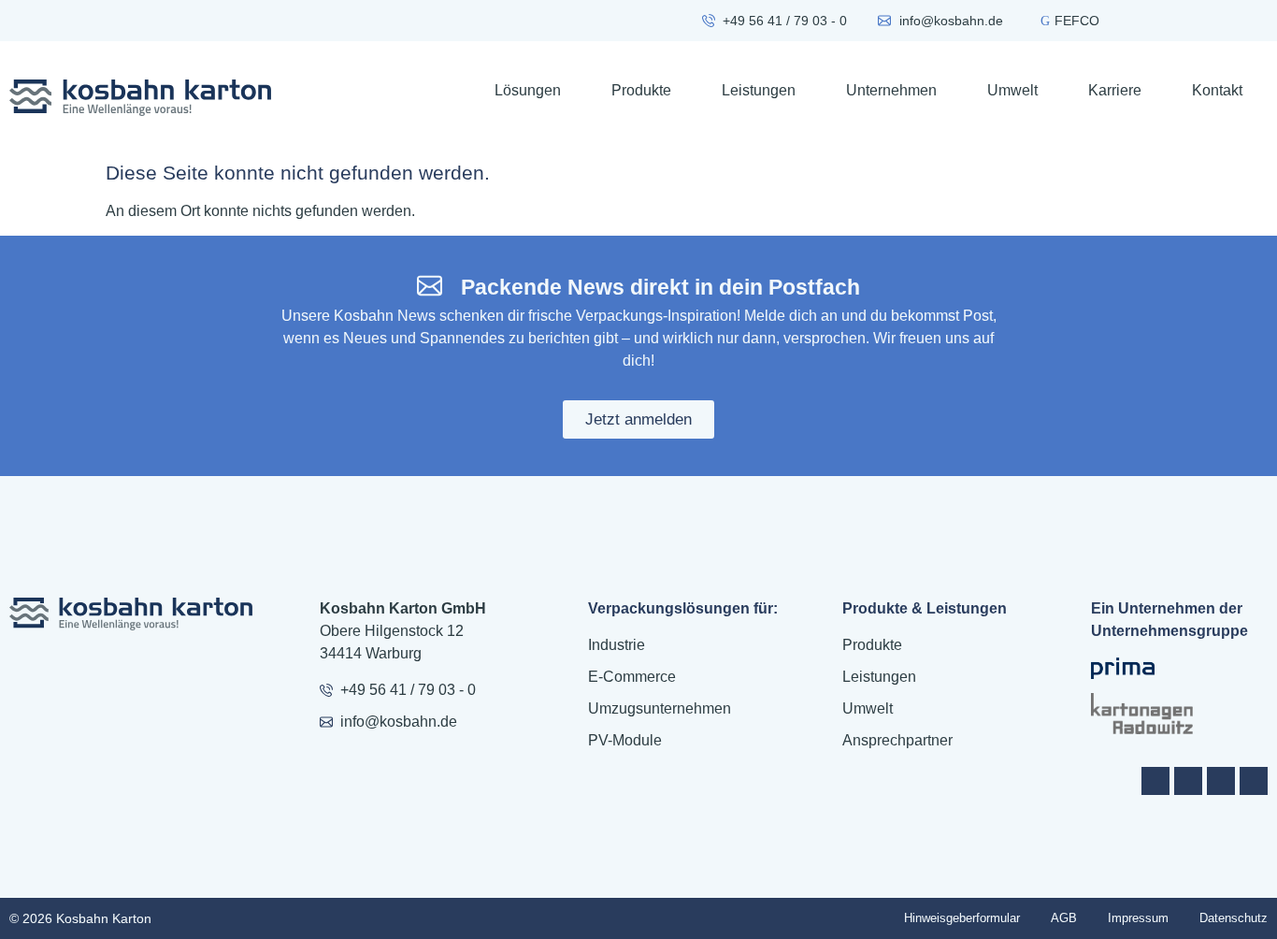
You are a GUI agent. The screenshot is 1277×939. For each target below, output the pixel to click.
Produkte (641, 90)
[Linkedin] (1254, 781)
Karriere (1114, 90)
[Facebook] (1155, 781)
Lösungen (528, 90)
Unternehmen (891, 90)
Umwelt (1012, 90)
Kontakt (1217, 90)
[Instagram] (1188, 781)
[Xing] (1221, 781)
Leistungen (759, 90)
